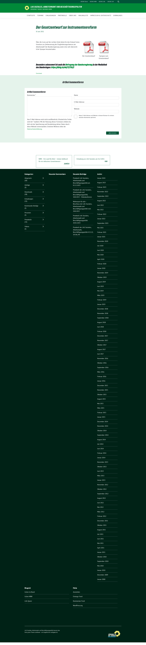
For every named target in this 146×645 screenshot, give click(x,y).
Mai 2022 (100, 210)
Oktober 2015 (101, 394)
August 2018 (101, 322)
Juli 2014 (100, 444)
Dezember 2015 (102, 385)
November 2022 (102, 192)
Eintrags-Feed (77, 596)
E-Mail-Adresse (79, 102)
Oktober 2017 (101, 345)
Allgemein (28, 178)
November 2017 (102, 340)
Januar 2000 (101, 579)
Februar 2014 (101, 453)
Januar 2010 (101, 570)
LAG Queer (28, 601)
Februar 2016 (101, 376)
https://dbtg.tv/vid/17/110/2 (62, 67)
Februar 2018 (101, 331)
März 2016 (100, 372)
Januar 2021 (101, 237)
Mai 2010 (100, 566)
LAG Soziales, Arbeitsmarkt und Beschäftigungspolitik (56, 7)
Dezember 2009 (102, 575)
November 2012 (102, 485)
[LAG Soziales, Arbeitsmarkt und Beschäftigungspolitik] (27, 8)
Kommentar (31, 95)
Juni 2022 (100, 205)
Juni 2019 (100, 286)
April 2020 (100, 259)
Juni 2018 (100, 327)
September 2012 (102, 494)
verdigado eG (54, 632)
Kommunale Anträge (31, 206)
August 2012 (101, 498)
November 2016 (102, 358)
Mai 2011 (100, 543)
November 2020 (102, 241)
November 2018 (102, 313)
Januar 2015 (101, 417)
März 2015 (100, 408)
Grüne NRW (28, 596)
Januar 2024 (101, 178)
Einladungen (29, 199)
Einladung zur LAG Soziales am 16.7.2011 (92, 160)
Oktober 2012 (101, 489)
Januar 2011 (101, 552)
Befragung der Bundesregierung (79, 64)
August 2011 (101, 530)
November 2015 (102, 390)
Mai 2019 (100, 291)
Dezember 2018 (102, 309)
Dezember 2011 (102, 521)
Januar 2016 (101, 381)
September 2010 (102, 561)
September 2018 (102, 318)
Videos (27, 226)
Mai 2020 (100, 255)
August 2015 (101, 399)
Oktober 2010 (101, 557)
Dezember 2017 (102, 336)
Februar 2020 (101, 264)
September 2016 (102, 367)
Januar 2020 (101, 268)
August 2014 (101, 440)
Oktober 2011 (101, 525)
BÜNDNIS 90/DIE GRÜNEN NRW (41, 9)
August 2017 (101, 349)
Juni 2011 (100, 539)
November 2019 (102, 273)
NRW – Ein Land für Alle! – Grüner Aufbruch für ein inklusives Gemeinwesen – (54, 161)
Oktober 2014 (101, 431)
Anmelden (76, 592)
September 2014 (102, 435)
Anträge (27, 185)
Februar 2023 (101, 187)
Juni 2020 (100, 250)
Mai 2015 (100, 404)
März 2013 (100, 476)
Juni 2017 (100, 354)
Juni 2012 (100, 503)
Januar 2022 (101, 219)
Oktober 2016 (101, 363)
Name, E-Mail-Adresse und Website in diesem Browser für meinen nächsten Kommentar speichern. (96, 116)
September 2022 (102, 196)
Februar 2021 (101, 232)
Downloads (39, 73)
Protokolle (28, 220)
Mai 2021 (100, 228)
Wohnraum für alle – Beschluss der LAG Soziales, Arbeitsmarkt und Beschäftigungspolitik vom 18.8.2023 (82, 206)
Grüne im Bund (30, 592)
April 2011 (100, 548)
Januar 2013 (101, 480)
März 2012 (100, 512)
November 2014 (102, 426)
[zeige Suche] (118, 1)
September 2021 (102, 223)
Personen (28, 213)
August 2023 (101, 183)
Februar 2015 (101, 413)
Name (76, 95)
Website (76, 109)
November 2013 (102, 462)
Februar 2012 (101, 516)
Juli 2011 (100, 534)
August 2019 (101, 282)
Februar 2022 (101, 214)
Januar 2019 (101, 304)
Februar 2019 (101, 300)
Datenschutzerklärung (34, 129)
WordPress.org (78, 605)
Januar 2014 (101, 458)
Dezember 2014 (102, 422)
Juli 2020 (100, 246)
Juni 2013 (100, 471)
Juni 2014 (100, 449)
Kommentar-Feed (79, 601)
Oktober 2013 (101, 467)
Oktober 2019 (101, 277)
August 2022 (101, 201)
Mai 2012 (100, 507)
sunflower (37, 632)
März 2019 (100, 295)
